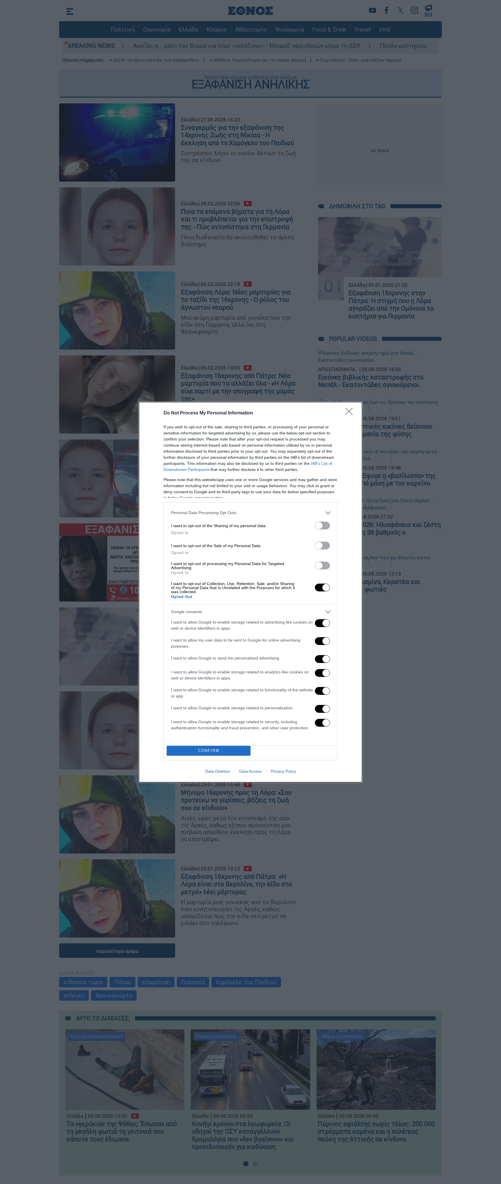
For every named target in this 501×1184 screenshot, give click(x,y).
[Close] (350, 413)
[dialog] (250, 592)
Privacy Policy (283, 771)
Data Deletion (217, 771)
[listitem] (250, 513)
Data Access (250, 771)
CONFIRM (208, 750)
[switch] (322, 525)
